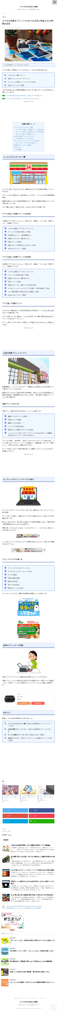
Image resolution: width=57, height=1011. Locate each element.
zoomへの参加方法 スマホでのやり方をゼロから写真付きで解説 (46, 797)
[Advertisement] (28, 111)
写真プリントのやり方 (24, 138)
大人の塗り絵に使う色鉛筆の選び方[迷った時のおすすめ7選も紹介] (32, 895)
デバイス (6, 831)
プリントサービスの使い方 (26, 143)
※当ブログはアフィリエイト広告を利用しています (28, 1004)
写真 (9, 831)
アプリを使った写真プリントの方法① (29, 129)
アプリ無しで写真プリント (26, 134)
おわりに (17, 147)
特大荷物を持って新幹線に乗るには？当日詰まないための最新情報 (31, 961)
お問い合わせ (17, 998)
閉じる (32, 124)
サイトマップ (24, 998)
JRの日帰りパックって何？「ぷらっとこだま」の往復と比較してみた (32, 951)
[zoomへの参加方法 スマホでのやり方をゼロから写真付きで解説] (46, 790)
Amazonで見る (24, 703)
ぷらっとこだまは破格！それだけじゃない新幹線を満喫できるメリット (32, 982)
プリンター (20, 696)
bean (9, 835)
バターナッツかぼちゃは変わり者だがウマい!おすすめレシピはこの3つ (24, 906)
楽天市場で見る (38, 703)
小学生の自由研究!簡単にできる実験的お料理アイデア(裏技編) (30, 845)
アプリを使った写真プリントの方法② (29, 132)
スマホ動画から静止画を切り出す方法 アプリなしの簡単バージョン (11, 797)
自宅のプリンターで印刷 (22, 145)
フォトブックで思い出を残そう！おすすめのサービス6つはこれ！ (22, 98)
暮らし (4, 828)
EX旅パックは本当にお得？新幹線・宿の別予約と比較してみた (30, 972)
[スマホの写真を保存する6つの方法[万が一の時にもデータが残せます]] (28, 790)
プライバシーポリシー (33, 998)
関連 (18, 149)
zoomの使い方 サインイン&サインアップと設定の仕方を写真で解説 (32, 870)
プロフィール (42, 998)
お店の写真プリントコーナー (24, 136)
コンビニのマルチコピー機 (23, 127)
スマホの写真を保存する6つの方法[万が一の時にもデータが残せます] (23, 95)
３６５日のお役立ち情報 (28, 7)
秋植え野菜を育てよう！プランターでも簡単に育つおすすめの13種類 (23, 908)
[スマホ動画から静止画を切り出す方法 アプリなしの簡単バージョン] (10, 790)
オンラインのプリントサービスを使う (27, 141)
